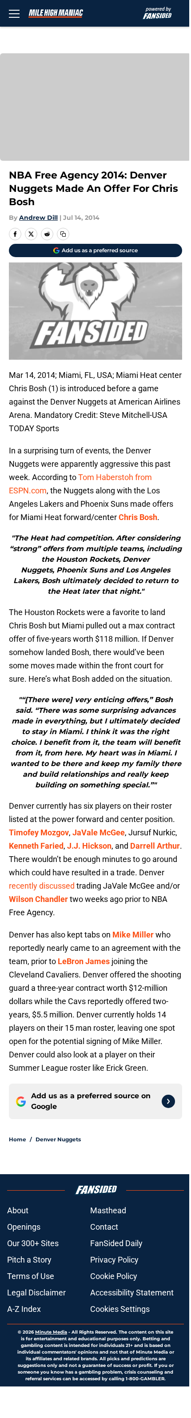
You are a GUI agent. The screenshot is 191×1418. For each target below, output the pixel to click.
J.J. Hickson (89, 845)
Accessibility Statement (132, 1292)
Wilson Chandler (38, 899)
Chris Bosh (138, 517)
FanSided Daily (116, 1243)
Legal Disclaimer (36, 1292)
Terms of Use (30, 1276)
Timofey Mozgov (39, 832)
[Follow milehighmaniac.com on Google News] (168, 1101)
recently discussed (42, 885)
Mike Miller (133, 934)
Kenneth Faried (36, 845)
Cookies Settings (120, 1309)
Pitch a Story (29, 1259)
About (17, 1210)
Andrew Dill (38, 218)
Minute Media (51, 1332)
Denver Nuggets (58, 1139)
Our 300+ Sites (33, 1243)
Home (17, 1139)
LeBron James (84, 961)
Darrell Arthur (155, 845)
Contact (104, 1226)
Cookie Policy (113, 1276)
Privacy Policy (114, 1259)
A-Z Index (24, 1309)
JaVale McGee (98, 832)
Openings (23, 1226)
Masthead (108, 1210)
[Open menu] (14, 13)
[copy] (63, 234)
